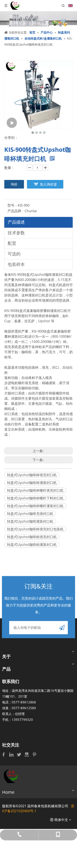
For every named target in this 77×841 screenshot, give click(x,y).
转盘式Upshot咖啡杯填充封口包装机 (35, 529)
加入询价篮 (48, 184)
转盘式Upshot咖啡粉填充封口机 (32, 536)
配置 (12, 243)
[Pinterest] (34, 754)
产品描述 (16, 222)
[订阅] (62, 628)
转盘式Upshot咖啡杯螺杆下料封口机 (35, 498)
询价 (14, 184)
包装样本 (16, 264)
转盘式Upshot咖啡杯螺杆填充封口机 (35, 490)
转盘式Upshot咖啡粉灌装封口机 (32, 544)
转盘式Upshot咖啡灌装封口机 (30, 521)
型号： (12, 205)
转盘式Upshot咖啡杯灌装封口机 (32, 482)
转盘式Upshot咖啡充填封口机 (30, 513)
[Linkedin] (12, 754)
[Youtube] (27, 754)
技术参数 (16, 233)
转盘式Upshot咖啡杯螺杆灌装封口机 (35, 505)
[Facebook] (4, 754)
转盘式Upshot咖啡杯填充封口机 (32, 475)
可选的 (14, 254)
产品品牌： (16, 211)
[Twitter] (19, 754)
